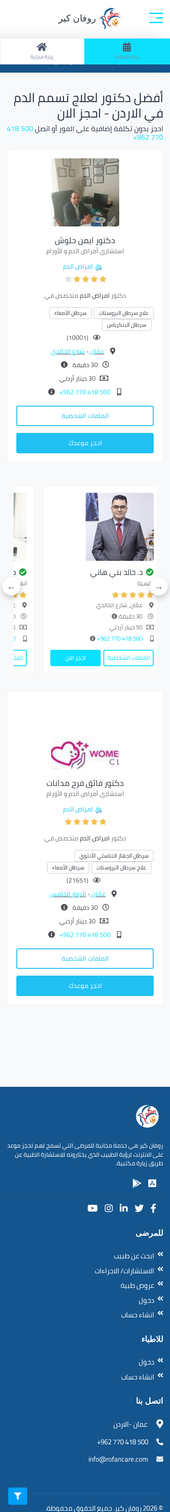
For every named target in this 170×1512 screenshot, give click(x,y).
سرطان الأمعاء (70, 313)
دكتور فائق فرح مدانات (85, 783)
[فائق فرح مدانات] (85, 734)
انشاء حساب (137, 1314)
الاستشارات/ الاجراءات (124, 1270)
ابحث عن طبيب (134, 1255)
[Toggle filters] (17, 1496)
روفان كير (78, 18)
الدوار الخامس (67, 894)
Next (11, 586)
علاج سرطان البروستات (124, 313)
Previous (159, 586)
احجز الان (75, 657)
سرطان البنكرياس (126, 324)
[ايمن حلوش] (85, 191)
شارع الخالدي (68, 351)
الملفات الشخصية (85, 416)
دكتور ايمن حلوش (85, 240)
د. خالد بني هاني (116, 572)
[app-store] (152, 1183)
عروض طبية (137, 1285)
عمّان (96, 351)
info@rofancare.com (118, 1459)
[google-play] (136, 1183)
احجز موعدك (85, 443)
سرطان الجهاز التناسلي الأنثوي (114, 855)
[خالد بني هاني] (102, 527)
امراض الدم (78, 266)
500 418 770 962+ (84, 392)
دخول (146, 1300)
